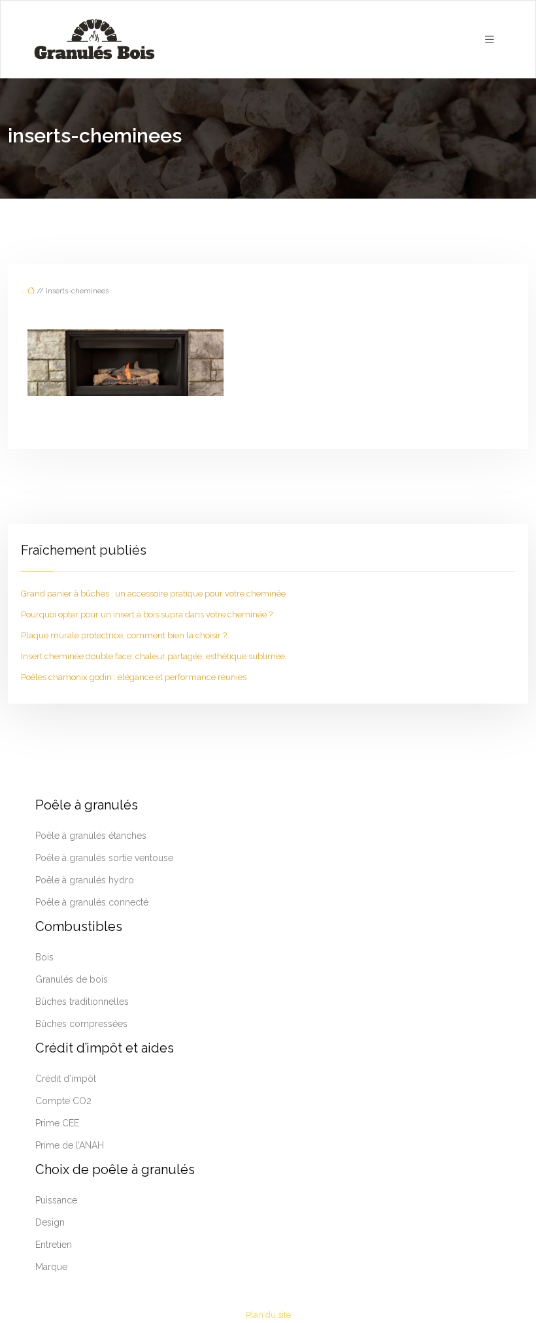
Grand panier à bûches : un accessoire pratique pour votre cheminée (153, 593)
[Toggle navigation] (489, 39)
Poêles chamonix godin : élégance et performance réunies (133, 677)
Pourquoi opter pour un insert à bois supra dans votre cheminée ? (147, 614)
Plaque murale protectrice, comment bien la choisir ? (124, 635)
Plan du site (268, 1315)
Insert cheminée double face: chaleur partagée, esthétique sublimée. (154, 656)
